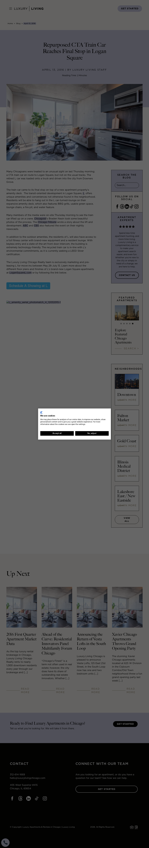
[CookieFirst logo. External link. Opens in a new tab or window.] (41, 412)
